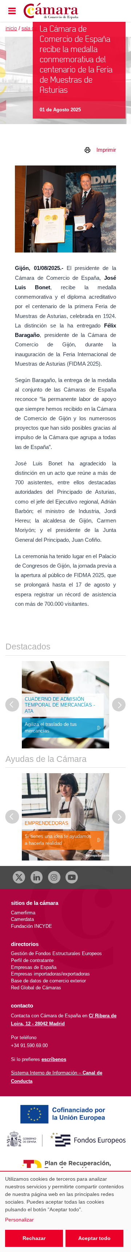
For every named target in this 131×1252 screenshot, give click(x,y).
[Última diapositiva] (12, 705)
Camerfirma (23, 912)
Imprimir (106, 150)
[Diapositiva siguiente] (119, 705)
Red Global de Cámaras (36, 987)
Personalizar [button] (19, 1220)
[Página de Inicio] (59, 11)
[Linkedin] (37, 877)
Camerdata (22, 919)
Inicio (11, 28)
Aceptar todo (94, 1238)
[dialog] (65, 1212)
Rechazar (34, 1238)
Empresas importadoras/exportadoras (50, 974)
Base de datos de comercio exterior (48, 980)
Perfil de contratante (32, 960)
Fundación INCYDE (31, 926)
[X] (19, 877)
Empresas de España (33, 967)
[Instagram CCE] (54, 877)
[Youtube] (72, 877)
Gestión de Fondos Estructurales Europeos (56, 953)
